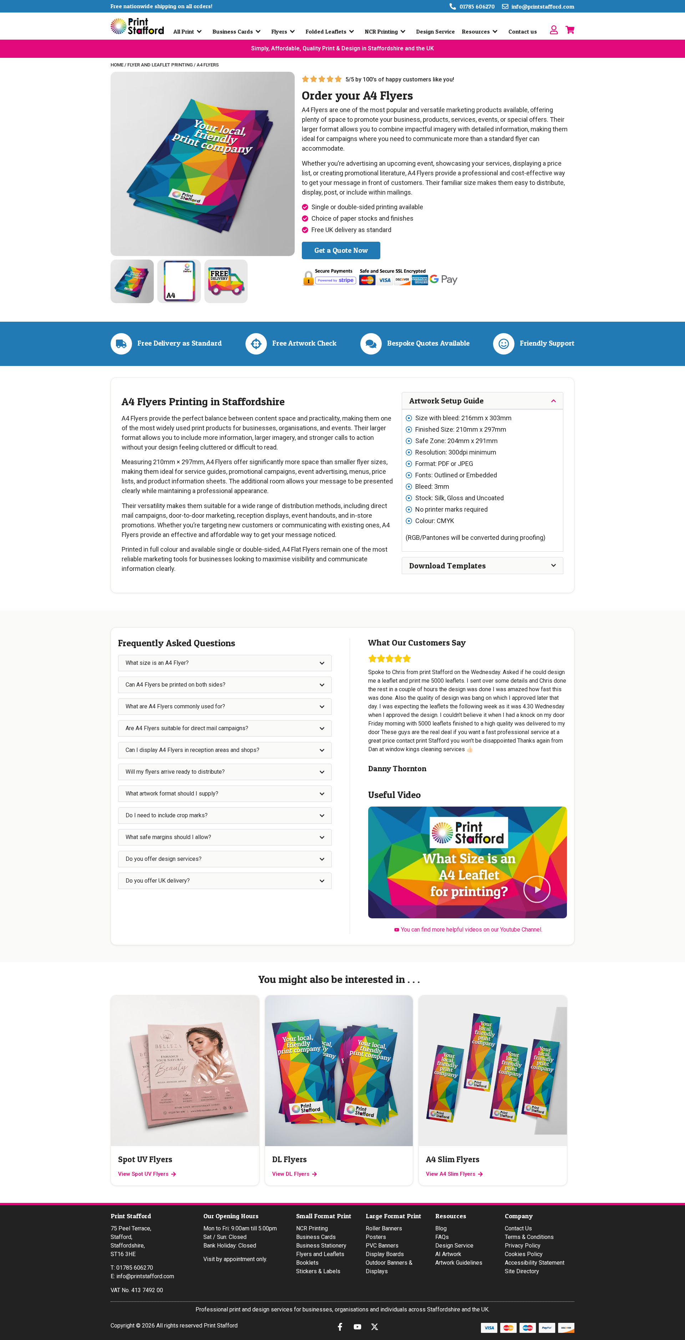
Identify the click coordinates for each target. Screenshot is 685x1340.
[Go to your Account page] (553, 29)
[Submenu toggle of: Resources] (496, 31)
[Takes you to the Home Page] (137, 26)
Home (117, 64)
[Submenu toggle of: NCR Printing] (404, 31)
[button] (537, 890)
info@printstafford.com (145, 1276)
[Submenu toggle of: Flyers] (294, 31)
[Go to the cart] (569, 29)
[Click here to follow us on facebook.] (342, 1327)
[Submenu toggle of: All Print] (201, 31)
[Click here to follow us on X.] (376, 1327)
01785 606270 (134, 1267)
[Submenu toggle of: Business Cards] (260, 31)
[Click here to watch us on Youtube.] (359, 1327)
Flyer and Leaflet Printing (160, 64)
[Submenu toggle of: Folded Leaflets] (353, 31)
